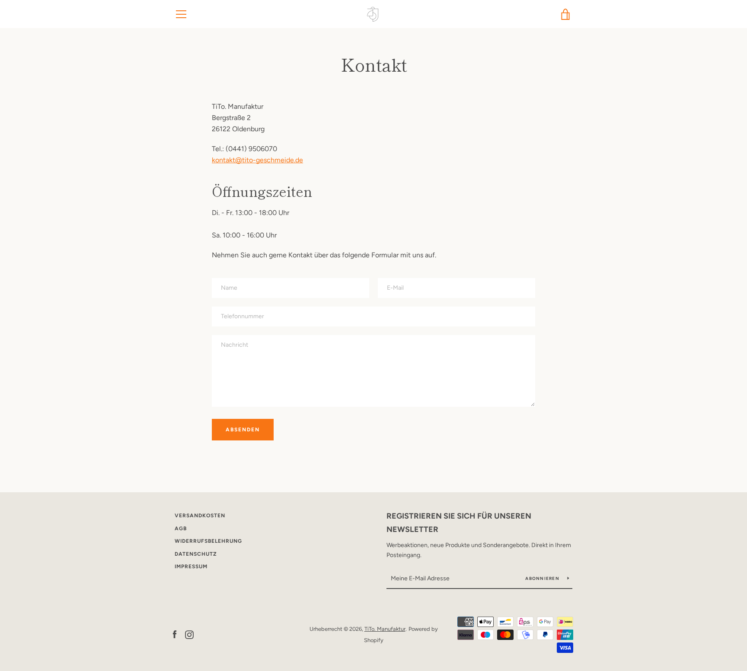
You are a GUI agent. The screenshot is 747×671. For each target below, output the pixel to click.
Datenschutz (196, 554)
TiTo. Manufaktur (384, 629)
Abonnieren (543, 578)
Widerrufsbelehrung (208, 541)
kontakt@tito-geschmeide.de (257, 160)
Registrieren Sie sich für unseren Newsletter (458, 522)
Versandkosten (200, 516)
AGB (181, 528)
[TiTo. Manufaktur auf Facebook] (174, 634)
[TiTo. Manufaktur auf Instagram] (189, 634)
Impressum (191, 566)
